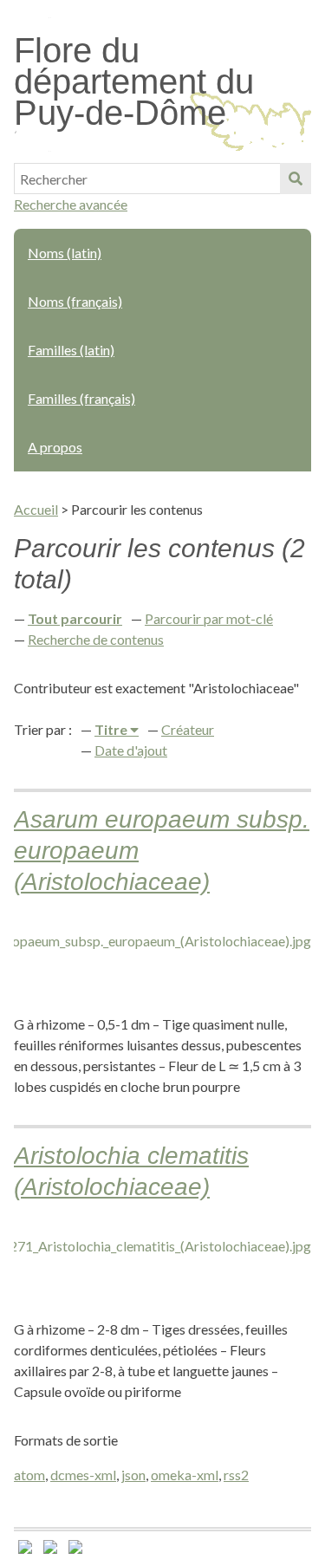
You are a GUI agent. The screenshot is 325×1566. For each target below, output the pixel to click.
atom (29, 1474)
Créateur (187, 729)
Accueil (36, 509)
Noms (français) (75, 301)
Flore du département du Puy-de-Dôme (134, 81)
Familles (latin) (71, 349)
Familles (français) (81, 398)
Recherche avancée (70, 204)
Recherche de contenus (96, 639)
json (133, 1474)
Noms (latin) (64, 252)
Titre (112, 729)
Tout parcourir (75, 618)
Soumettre (295, 178)
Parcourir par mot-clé (209, 618)
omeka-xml (184, 1474)
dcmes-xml (83, 1474)
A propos (55, 447)
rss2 (236, 1474)
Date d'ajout (130, 750)
